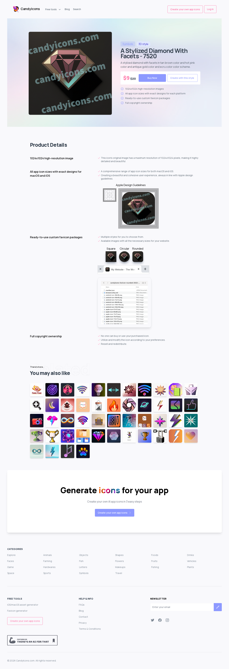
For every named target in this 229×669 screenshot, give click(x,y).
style (143, 44)
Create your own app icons (185, 9)
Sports (47, 573)
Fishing (155, 567)
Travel (118, 573)
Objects (83, 555)
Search (77, 9)
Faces (10, 561)
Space (10, 573)
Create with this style (182, 77)
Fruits (154, 561)
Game (10, 567)
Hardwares (49, 567)
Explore (11, 555)
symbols (128, 44)
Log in (210, 9)
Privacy (83, 622)
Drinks (190, 555)
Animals (47, 555)
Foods (154, 555)
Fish (81, 561)
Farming (47, 561)
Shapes (119, 555)
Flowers (119, 561)
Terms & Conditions (90, 628)
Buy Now (152, 77)
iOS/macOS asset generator (22, 604)
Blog (67, 9)
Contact (83, 616)
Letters (83, 567)
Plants (190, 567)
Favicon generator (17, 610)
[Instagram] (167, 620)
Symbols (84, 573)
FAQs (81, 604)
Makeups (120, 567)
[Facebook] (160, 620)
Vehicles (191, 561)
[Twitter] (152, 620)
